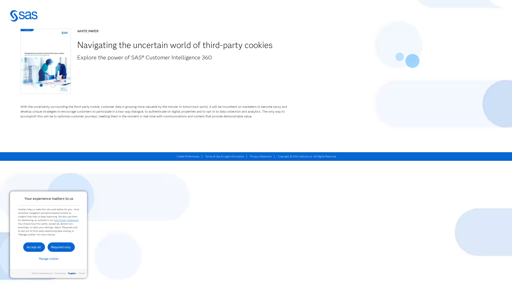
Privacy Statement (261, 156)
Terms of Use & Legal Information (224, 156)
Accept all (34, 247)
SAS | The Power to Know (24, 16)
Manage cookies (49, 259)
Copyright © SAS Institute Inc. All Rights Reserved (307, 156)
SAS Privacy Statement (66, 220)
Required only (61, 247)
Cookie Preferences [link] (188, 156)
